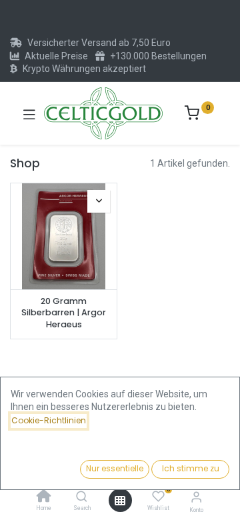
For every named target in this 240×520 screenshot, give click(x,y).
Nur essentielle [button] (114, 468)
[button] (98, 201)
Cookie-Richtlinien (48, 420)
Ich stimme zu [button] (190, 468)
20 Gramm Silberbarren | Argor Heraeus (63, 312)
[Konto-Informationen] (196, 497)
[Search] (81, 497)
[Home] (44, 497)
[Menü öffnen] (120, 501)
